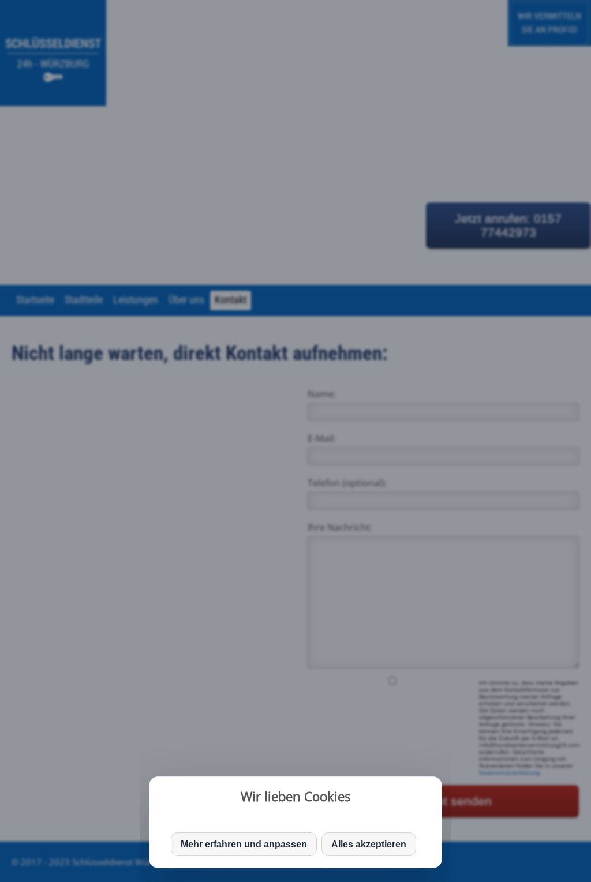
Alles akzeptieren (368, 844)
